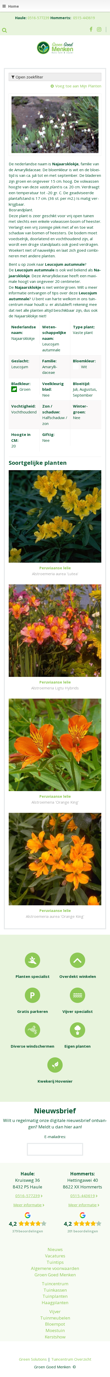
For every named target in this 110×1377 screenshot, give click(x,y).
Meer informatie (27, 1204)
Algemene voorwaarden (55, 1268)
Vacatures (55, 1256)
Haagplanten (55, 1302)
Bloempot (55, 1324)
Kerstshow (55, 1337)
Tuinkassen (55, 1290)
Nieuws (55, 1249)
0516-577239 (38, 17)
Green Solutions (33, 1359)
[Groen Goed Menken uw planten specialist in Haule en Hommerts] (55, 47)
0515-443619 (84, 17)
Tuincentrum (55, 1284)
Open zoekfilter (29, 76)
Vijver (55, 1311)
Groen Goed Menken (55, 1275)
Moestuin (55, 1330)
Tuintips (55, 1262)
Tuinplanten (55, 1296)
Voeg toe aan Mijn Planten (78, 85)
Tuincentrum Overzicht (71, 1359)
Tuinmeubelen (55, 1318)
